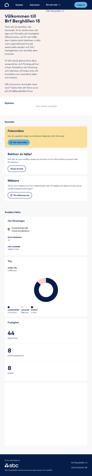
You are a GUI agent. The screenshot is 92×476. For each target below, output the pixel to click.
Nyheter (19, 5)
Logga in (81, 5)
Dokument (34, 5)
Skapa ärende (16, 169)
